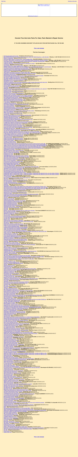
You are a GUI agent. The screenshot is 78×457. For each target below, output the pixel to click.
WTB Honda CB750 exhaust (10, 376)
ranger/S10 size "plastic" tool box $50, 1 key (13, 304)
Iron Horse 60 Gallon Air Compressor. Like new (14, 76)
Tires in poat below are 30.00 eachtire (12, 269)
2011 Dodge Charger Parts (9, 293)
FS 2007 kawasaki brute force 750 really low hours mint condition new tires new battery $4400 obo (25, 299)
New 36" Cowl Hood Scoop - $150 (11, 385)
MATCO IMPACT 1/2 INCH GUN (11, 303)
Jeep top (5, 264)
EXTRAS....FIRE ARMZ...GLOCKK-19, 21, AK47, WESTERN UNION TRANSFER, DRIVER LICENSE (26, 60)
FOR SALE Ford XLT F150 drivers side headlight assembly (16, 306)
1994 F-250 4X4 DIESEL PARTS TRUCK (13, 361)
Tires (5, 245)
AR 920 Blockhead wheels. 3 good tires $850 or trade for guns (17, 107)
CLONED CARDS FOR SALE (10, 416)
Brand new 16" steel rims (9, 421)
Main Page (3, 1)
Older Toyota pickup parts (9, 175)
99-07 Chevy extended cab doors (11, 322)
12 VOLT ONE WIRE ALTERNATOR (11, 301)
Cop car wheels (7, 214)
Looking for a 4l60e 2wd (9, 272)
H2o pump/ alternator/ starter (10, 286)
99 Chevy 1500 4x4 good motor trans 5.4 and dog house (16, 247)
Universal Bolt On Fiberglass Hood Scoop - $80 (14, 167)
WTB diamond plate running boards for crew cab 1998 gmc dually (18, 96)
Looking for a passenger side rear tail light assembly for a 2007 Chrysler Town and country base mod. (25, 82)
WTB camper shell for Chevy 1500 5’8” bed (13, 112)
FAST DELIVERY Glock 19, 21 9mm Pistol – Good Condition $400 (18, 59)
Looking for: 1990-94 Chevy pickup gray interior (14, 379)
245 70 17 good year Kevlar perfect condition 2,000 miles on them (18, 428)
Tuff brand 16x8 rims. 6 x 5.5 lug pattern (12, 331)
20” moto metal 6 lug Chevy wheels (11, 151)
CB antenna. (6, 222)
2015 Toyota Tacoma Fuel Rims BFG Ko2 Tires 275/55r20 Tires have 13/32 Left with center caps (24, 188)
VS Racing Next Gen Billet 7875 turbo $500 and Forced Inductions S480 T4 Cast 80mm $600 (24, 256)
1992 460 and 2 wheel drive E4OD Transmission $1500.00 (16, 281)
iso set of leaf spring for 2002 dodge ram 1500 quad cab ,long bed (18, 383)
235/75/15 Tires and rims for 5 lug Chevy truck (13, 386)
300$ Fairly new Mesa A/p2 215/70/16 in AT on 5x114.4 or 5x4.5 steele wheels (20, 333)
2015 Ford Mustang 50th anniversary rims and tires (15, 200)
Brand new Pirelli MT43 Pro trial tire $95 (12, 257)
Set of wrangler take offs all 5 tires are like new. (14, 336)
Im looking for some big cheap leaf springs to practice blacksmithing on (19, 347)
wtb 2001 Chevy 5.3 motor (9, 302)
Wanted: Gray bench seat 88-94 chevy (12, 277)
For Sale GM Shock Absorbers (10, 182)
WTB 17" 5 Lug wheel (8, 58)
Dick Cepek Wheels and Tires (10, 234)
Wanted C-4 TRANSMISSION (10, 310)
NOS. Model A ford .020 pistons (10, 371)
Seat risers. (6, 254)
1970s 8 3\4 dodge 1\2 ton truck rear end (12, 372)
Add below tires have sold (9, 128)
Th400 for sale (7, 71)
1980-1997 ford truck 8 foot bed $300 (12, 196)
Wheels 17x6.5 (7, 219)
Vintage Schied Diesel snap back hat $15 (13, 83)
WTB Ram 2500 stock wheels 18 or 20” (12, 118)
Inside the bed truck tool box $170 (11, 405)
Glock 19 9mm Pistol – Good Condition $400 (13, 65)
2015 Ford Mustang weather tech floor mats (13, 201)
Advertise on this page (72, 1)
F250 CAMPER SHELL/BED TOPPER (12, 164)
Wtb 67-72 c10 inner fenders (10, 160)
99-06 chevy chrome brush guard (11, 417)
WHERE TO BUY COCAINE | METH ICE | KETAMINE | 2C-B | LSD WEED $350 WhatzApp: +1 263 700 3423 (27, 66)
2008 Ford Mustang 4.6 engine (10, 202)
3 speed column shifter (8, 378)
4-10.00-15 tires (7, 284)
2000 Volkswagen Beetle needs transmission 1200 (15, 99)
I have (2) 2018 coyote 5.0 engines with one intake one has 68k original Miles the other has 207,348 (25, 231)
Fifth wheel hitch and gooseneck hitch (12, 116)
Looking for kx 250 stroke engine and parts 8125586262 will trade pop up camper (21, 194)
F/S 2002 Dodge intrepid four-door (11, 325)
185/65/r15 (6, 184)
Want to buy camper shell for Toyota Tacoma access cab (16, 389)
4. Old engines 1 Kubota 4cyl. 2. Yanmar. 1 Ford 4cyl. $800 (16, 133)
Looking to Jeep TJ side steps (10, 248)
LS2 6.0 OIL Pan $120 (8, 335)
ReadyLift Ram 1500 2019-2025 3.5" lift (12, 236)
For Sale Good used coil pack (10, 321)
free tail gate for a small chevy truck (11, 86)
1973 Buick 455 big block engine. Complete (13, 391)
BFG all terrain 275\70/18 (9, 397)
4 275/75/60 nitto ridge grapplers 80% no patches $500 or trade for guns (19, 393)
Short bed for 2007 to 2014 (9, 206)
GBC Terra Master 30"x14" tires (10, 413)
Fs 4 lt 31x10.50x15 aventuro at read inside (13, 126)
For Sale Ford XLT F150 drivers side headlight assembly (16, 320)
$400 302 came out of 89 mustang (11, 357)
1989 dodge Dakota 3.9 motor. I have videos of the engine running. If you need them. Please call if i (25, 186)
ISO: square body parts (9, 356)
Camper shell (6, 114)
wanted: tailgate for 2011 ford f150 (11, 395)
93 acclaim (6, 241)
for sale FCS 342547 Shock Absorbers (12, 348)
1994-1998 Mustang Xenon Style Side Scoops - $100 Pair (16, 155)
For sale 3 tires (7, 218)
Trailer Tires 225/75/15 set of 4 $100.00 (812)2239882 (15, 228)
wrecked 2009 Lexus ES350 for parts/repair (13, 98)
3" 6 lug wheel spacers (8, 363)
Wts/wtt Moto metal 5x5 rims (10, 74)
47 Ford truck (6, 64)
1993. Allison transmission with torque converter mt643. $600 (17, 72)
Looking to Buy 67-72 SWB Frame (11, 233)
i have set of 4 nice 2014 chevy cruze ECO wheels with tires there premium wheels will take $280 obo (25, 144)
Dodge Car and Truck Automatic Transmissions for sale (15, 224)
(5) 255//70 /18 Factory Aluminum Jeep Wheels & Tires (15, 240)
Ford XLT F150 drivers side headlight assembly (14, 398)
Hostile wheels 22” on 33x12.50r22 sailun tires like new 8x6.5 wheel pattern (20, 268)
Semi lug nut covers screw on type (11, 55)
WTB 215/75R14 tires (8, 266)
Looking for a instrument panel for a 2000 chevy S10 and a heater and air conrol (21, 278)
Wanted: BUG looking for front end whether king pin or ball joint (17, 318)
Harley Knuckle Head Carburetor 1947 (12, 300)
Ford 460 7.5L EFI (7, 89)
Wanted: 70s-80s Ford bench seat (11, 380)
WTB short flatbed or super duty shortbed (12, 70)
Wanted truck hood (8, 193)
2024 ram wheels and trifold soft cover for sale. (14, 108)
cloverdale (6, 87)
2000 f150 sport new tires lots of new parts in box (14, 125)
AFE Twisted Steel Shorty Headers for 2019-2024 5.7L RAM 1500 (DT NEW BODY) (22, 317)
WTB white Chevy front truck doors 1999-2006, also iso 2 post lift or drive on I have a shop (23, 295)
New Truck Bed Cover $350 (10, 211)
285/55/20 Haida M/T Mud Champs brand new (14, 150)
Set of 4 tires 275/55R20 (9, 105)
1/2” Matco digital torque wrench (10, 288)
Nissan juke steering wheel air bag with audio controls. (15, 239)
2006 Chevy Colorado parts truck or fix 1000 (13, 100)
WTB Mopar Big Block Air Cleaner (11, 117)
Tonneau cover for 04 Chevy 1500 (11, 392)
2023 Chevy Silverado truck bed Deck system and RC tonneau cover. (18, 221)
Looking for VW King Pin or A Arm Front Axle (13, 324)
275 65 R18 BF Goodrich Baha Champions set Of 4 (15, 172)
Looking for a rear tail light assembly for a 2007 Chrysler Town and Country (20, 73)
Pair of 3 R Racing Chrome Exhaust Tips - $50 (14, 171)
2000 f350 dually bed (8, 250)
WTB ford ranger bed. (8, 314)
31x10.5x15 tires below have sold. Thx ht (12, 123)
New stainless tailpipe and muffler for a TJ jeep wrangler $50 (17, 408)
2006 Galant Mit (7, 84)
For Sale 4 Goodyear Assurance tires (12, 262)
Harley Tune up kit (8, 232)
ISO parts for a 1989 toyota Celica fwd (12, 77)
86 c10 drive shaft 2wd (8, 346)
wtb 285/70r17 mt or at (8, 81)
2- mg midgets (7, 102)
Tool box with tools (8, 364)
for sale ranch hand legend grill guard (12, 162)
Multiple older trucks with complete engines (13, 377)
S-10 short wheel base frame (10, 338)
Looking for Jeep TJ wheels (10, 252)
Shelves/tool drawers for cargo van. (11, 212)
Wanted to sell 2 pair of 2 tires (10, 270)
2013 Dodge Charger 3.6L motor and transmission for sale (16, 104)
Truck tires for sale (8, 274)
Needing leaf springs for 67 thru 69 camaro (13, 275)
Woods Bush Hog (7, 92)
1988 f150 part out (7, 246)
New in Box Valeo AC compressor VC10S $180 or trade (16, 282)
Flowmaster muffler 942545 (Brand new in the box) (14, 311)
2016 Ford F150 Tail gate (9, 198)
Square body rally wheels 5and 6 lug (11, 342)
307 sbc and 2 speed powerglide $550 (12, 130)
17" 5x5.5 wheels (7, 176)
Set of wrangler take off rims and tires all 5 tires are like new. (16, 323)
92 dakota (6, 259)
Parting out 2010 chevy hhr (9, 424)
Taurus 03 (6, 287)
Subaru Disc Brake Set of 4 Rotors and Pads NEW (14, 189)
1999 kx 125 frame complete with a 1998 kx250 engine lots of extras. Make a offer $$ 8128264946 (25, 145)
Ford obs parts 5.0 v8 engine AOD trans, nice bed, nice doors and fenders (19, 244)
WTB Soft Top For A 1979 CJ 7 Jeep (11, 291)
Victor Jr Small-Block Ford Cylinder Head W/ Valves (15, 359)
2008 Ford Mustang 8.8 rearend (10, 204)
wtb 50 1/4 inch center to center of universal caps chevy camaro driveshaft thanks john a (22, 146)
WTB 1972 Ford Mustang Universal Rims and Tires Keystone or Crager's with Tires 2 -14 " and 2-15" (25, 88)
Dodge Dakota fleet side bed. (10, 313)
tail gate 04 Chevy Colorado (10, 94)
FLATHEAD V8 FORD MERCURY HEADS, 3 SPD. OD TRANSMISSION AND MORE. (22, 307)
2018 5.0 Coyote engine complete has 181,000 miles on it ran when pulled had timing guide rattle (24, 143)
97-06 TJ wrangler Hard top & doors (11, 225)
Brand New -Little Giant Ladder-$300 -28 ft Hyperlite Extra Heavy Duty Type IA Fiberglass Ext (24, 427)
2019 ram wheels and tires (9, 265)
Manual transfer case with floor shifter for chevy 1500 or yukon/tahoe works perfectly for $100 (23, 75)
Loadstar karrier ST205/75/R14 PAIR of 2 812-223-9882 (16, 227)
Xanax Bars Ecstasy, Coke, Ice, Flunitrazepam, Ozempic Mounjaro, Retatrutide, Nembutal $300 (24, 61)
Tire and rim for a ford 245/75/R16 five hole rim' (14, 93)
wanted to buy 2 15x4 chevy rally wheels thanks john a (15, 191)
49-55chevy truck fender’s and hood (11, 340)
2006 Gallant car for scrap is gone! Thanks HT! (14, 80)
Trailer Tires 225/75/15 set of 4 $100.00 (12, 229)
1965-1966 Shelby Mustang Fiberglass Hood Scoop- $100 (16, 156)
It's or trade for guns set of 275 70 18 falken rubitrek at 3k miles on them (19, 110)
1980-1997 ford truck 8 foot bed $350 (12, 207)
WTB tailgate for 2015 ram (9, 109)
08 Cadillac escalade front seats (10, 345)
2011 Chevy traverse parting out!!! (11, 157)
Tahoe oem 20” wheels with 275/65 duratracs (13, 136)
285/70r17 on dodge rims (9, 213)
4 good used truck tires (8, 369)
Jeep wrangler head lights (9, 365)
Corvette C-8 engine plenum (10, 141)
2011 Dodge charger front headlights (11, 279)
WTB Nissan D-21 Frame (9, 149)
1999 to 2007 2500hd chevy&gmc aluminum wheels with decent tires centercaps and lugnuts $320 (25, 410)
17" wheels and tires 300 (9, 276)
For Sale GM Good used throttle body (12, 319)
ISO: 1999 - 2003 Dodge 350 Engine (11, 422)
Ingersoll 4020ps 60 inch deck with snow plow (13, 134)
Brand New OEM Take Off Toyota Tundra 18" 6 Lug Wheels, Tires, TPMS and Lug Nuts (22, 132)
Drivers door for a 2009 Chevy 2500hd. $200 (13, 161)
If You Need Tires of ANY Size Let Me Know (13, 309)
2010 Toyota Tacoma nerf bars (10, 190)
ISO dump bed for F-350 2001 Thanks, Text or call (14, 296)
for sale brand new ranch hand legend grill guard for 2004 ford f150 (18, 121)
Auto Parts (6, 208)
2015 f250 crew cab (8, 388)
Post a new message (39, 48)
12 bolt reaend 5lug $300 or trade (11, 414)
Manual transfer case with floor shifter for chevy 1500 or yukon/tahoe (18, 95)
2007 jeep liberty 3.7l (8, 297)
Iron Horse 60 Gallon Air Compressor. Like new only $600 (16, 67)
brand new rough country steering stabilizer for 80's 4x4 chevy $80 (18, 127)
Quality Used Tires (8, 432)
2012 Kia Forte (7, 315)
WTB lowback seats (8, 419)
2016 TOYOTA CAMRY (9, 140)
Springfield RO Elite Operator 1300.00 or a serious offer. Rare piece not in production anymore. (24, 402)
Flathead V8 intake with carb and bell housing (13, 91)
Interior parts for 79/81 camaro (10, 298)
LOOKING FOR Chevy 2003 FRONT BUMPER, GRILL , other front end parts (20, 251)
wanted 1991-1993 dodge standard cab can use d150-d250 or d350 (18, 332)
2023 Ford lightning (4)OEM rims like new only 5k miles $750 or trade (18, 409)
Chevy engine (7, 431)
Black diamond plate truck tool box (11, 163)
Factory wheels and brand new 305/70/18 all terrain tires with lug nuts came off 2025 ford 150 (24, 148)
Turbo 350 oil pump (8, 337)
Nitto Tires (6, 178)
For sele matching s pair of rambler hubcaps (13, 217)
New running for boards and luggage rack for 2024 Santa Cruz (17, 177)
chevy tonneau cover (8, 375)
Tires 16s (6, 197)
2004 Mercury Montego (9, 238)
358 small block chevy (8, 374)
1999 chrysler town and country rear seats (13, 381)
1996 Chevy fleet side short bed (10, 343)
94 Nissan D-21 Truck (8, 153)
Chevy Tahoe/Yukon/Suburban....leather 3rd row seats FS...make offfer (19, 258)
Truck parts (6, 280)
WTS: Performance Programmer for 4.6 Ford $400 (14, 159)
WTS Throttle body (8, 349)
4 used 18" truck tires (8, 62)
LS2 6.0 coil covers (8, 334)
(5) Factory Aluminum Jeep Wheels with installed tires (15, 230)
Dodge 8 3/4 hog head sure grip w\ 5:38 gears (13, 370)
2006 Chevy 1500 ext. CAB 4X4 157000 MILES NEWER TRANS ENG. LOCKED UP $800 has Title (25, 353)
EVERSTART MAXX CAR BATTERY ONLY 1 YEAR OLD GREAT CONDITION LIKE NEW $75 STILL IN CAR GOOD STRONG (31, 173)
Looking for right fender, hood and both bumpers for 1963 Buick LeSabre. (19, 63)
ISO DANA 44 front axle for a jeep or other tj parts (14, 327)
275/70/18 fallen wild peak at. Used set (12, 329)
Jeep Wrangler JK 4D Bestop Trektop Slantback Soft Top (16, 308)
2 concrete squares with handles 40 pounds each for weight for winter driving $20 (21, 166)
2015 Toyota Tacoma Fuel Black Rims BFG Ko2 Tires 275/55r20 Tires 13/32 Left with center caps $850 (26, 187)
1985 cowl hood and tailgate (10, 341)
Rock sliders (6, 185)
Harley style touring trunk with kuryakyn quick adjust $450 (16, 330)
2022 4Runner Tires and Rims (10, 401)
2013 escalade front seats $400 (10, 253)
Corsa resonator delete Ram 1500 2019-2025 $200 (15, 235)
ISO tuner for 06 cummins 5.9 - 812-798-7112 (13, 170)
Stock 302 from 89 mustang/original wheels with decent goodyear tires (19, 358)
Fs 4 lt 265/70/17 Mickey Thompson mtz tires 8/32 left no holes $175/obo (19, 129)
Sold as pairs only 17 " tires (9, 261)
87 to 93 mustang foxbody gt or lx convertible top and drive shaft (17, 115)
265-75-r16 (6, 285)
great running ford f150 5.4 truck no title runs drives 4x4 (15, 179)
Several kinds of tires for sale (10, 142)
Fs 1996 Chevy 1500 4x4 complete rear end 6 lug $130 (15, 122)
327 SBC (6, 429)
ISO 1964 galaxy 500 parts (9, 387)
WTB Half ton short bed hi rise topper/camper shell (14, 312)
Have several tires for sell (9, 106)
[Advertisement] (39, 27)
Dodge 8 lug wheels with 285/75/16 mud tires (13, 138)
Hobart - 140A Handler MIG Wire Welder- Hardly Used (15, 426)
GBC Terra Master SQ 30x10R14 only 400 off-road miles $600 (17, 255)
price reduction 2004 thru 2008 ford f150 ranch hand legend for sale (18, 119)
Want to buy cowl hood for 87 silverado (12, 243)
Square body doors (8, 355)
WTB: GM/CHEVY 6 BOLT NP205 (11, 242)
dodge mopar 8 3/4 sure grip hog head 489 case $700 (15, 195)
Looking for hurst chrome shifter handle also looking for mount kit (17, 69)
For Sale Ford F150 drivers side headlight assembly (15, 183)
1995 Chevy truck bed (8, 382)
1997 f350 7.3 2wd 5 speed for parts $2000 (13, 168)
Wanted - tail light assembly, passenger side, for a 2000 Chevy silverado (19, 210)
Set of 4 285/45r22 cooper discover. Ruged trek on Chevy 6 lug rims (18, 290)
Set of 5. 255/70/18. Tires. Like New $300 (12, 85)
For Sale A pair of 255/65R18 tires (11, 399)
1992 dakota (6, 423)
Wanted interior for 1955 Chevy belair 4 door (13, 205)
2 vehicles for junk (7, 267)
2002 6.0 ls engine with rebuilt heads (12, 152)
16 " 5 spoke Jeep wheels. (9, 326)
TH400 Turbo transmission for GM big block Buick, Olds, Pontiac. (18, 390)
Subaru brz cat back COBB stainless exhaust (13, 263)
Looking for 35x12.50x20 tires (10, 103)
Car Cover (6, 420)
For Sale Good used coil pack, (10, 352)
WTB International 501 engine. (10, 120)
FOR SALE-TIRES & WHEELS (10, 412)
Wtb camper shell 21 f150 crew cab (11, 289)
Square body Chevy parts (9, 425)
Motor (5, 406)
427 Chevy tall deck (8, 180)
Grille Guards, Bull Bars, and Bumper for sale (13, 223)
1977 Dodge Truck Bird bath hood (11, 292)
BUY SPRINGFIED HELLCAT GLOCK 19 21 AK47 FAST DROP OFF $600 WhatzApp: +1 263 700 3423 (26, 57)
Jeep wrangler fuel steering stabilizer (12, 366)
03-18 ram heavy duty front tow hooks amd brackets (15, 216)
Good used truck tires (8, 360)
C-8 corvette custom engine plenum (11, 394)
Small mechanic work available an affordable (13, 220)
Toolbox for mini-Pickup (9, 199)
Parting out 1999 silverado (9, 165)
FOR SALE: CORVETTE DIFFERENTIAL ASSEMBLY (15, 411)
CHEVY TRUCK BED (8, 400)
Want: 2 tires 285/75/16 (9, 111)
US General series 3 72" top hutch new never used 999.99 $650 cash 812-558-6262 (22, 367)
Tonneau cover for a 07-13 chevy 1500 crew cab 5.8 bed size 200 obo (19, 404)
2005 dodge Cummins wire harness (11, 273)
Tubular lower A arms (8, 368)
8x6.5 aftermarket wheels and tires (11, 97)
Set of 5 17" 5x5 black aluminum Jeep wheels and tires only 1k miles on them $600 (21, 131)
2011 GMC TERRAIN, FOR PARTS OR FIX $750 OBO (15, 78)
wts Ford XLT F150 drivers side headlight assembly (15, 351)
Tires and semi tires (8, 137)
